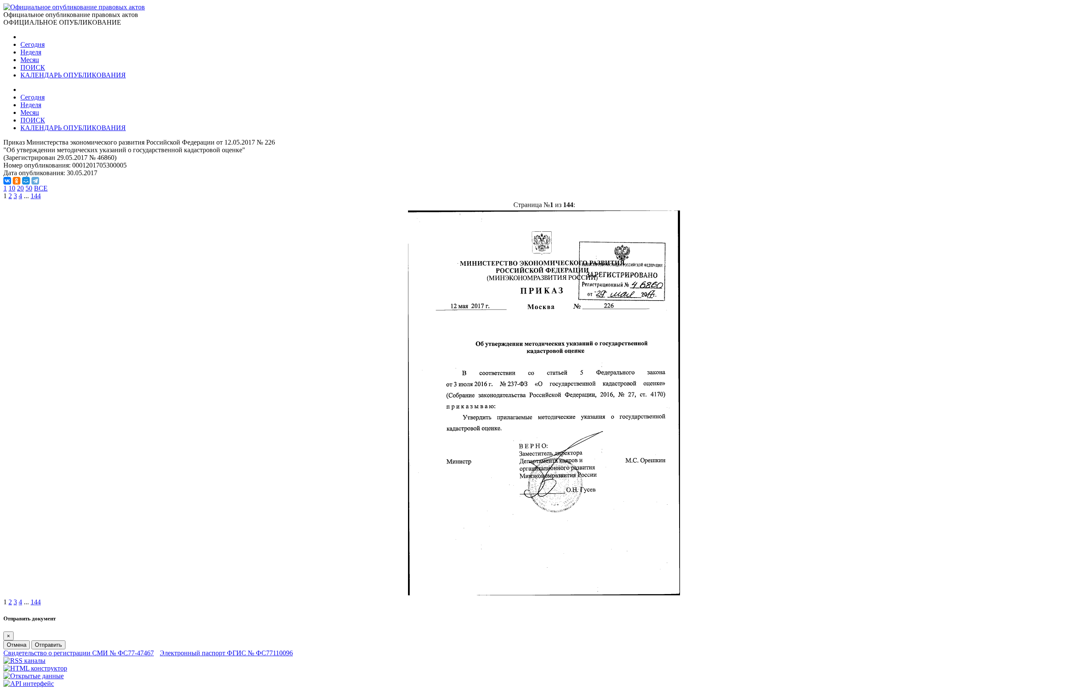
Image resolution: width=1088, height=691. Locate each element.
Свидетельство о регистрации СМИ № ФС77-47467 (78, 653)
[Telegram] (35, 181)
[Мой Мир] (26, 181)
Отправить (48, 645)
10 (11, 188)
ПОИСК (32, 67)
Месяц (29, 59)
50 (29, 188)
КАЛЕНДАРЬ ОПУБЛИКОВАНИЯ (73, 75)
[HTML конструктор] (35, 668)
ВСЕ (41, 188)
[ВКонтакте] (7, 181)
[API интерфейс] (28, 683)
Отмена (16, 645)
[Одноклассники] (16, 181)
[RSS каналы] (24, 660)
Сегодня (32, 44)
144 (36, 195)
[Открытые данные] (33, 676)
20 (20, 188)
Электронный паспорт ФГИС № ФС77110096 (226, 653)
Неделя (30, 52)
